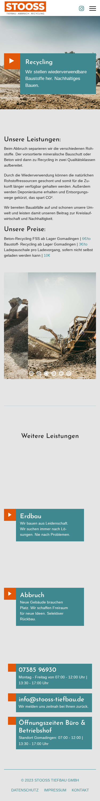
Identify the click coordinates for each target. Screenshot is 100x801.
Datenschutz (25, 790)
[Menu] (92, 9)
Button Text (10, 515)
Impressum (55, 790)
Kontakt (80, 790)
